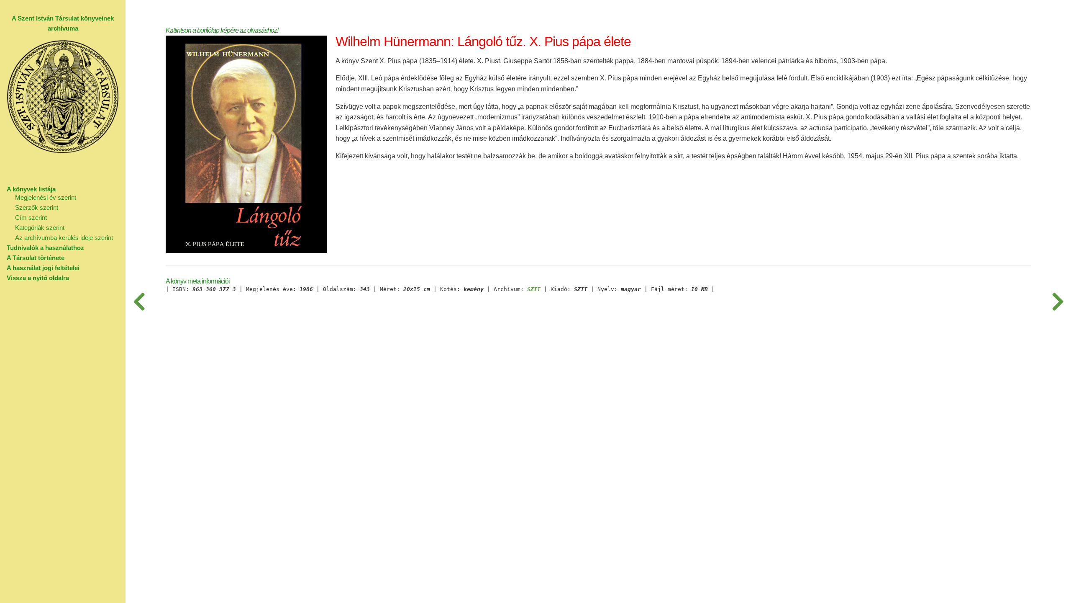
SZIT (534, 289)
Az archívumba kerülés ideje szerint (64, 237)
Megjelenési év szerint (45, 197)
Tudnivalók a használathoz (45, 247)
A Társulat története (35, 257)
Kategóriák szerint (39, 227)
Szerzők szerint (36, 207)
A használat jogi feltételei (43, 267)
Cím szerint (31, 217)
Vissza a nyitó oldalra (38, 277)
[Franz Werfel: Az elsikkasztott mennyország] (139, 301)
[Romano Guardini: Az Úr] (1057, 301)
